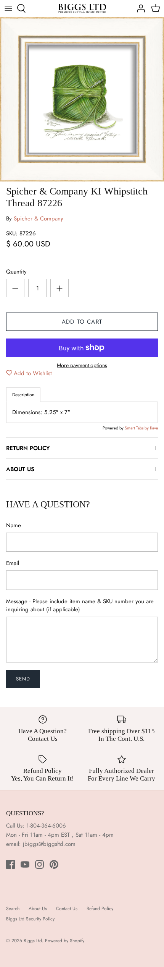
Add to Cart (82, 321)
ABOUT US (20, 469)
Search (12, 908)
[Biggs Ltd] (82, 8)
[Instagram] (39, 864)
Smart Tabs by (137, 428)
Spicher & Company (38, 218)
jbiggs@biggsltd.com (49, 844)
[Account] (138, 8)
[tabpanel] (82, 412)
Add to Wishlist (33, 373)
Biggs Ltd (33, 940)
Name (13, 526)
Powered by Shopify (64, 940)
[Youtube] (25, 864)
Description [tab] (23, 394)
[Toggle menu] (8, 8)
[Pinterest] (54, 864)
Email (12, 563)
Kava (154, 428)
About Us (38, 908)
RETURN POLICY (28, 448)
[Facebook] (10, 864)
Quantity (16, 272)
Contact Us (66, 908)
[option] (82, 99)
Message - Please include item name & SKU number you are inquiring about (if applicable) (80, 606)
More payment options (82, 365)
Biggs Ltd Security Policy (30, 918)
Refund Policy (100, 908)
